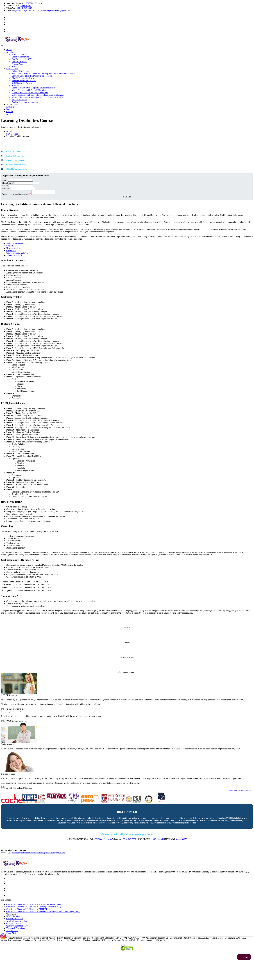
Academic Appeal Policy (16, 921)
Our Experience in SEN (22, 59)
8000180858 (26, 6)
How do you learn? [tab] (14, 248)
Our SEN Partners (19, 61)
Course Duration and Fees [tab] (17, 253)
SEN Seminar (17, 85)
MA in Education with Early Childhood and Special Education (38, 95)
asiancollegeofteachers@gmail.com (55, 10)
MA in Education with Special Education (29, 90)
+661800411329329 (33, 3)
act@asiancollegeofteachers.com (25, 10)
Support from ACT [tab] (14, 255)
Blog (8, 109)
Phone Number (8, 183)
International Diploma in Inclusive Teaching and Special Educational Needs (43, 73)
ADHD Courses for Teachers (24, 78)
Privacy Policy (18, 64)
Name (5, 180)
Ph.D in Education (19, 100)
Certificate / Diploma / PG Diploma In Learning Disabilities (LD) (33, 907)
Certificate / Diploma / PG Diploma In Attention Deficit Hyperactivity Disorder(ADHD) (43, 911)
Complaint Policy (13, 923)
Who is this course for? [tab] (16, 243)
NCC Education (13, 916)
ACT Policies (12, 930)
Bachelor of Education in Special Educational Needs (33, 88)
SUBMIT (127, 197)
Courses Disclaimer (14, 919)
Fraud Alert (11, 933)
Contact (9, 111)
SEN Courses (12, 69)
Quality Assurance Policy (17, 926)
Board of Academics (20, 57)
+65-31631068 (157, 839)
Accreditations (12, 104)
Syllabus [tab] (9, 246)
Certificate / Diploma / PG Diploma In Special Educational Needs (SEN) (36, 904)
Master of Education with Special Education (30, 92)
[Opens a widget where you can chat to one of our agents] (244, 957)
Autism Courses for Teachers (24, 80)
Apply (9, 114)
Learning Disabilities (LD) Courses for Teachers (32, 76)
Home (9, 49)
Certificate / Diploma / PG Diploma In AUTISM (26, 909)
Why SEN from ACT (21, 54)
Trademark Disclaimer (15, 928)
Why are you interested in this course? (16, 194)
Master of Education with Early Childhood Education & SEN (37, 97)
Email (5, 186)
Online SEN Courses (20, 71)
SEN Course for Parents (22, 83)
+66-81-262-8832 (24, 8)
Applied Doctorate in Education (25, 102)
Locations (10, 107)
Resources (16, 66)
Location (6, 189)
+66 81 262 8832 (129, 839)
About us (10, 52)
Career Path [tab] (11, 250)
